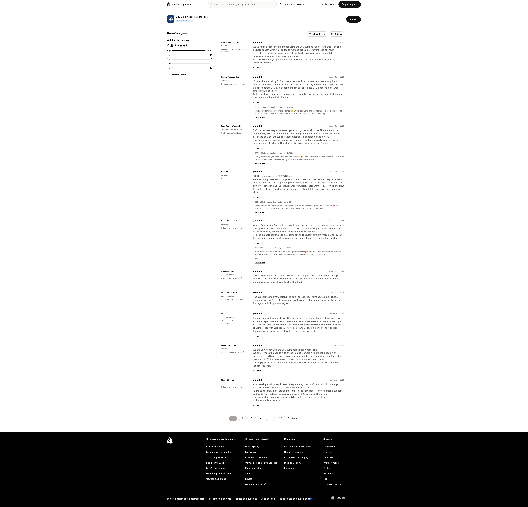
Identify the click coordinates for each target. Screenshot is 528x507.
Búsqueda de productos (218, 452)
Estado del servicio (333, 484)
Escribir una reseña (179, 75)
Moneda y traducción (256, 484)
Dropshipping (252, 446)
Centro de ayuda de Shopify (299, 446)
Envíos (248, 479)
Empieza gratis (349, 4)
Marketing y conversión (218, 473)
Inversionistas (330, 457)
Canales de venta (215, 446)
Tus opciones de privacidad (292, 498)
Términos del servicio (220, 498)
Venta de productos (216, 457)
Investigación (291, 468)
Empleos (327, 452)
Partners (327, 468)
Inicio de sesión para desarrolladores (186, 498)
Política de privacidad (246, 498)
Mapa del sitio (267, 498)
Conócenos (329, 446)
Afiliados (328, 473)
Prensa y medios (332, 462)
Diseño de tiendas (215, 468)
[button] (325, 34)
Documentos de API (294, 452)
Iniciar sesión (328, 4)
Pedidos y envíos (215, 462)
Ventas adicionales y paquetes (261, 462)
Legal (326, 479)
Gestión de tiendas (216, 479)
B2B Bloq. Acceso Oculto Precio (193, 16)
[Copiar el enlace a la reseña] (244, 42)
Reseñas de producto (256, 457)
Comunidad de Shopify (296, 457)
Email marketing (253, 468)
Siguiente (293, 418)
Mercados (250, 452)
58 (280, 418)
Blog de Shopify (292, 462)
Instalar (353, 19)
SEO (247, 473)
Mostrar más (258, 68)
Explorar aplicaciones (291, 4)
